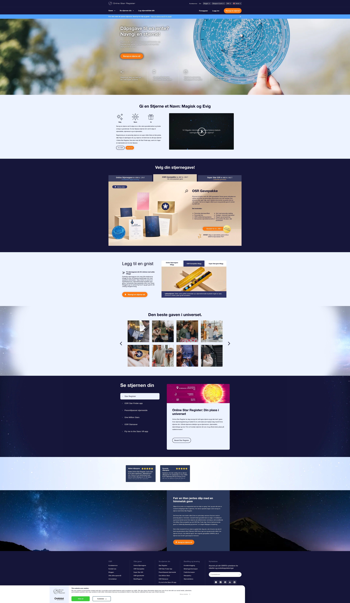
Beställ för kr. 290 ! (214, 229)
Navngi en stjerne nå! (131, 56)
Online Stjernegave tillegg (172, 264)
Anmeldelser (112, 579)
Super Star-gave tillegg (216, 264)
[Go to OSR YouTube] (230, 582)
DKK (228, 3)
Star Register (130, 396)
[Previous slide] (121, 343)
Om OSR (120, 147)
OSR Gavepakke (139, 569)
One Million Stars (132, 417)
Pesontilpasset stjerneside (136, 410)
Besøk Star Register (181, 440)
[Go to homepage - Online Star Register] (121, 3)
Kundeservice (193, 3)
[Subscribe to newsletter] (239, 574)
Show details (184, 594)
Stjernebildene (188, 579)
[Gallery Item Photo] (138, 331)
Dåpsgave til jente (217, 3)
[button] (163, 282)
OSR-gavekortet (139, 575)
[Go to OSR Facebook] (225, 582)
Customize (100, 599)
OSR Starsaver (131, 424)
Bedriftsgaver (138, 579)
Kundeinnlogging (189, 565)
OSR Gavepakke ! (175, 178)
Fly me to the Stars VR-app (136, 431)
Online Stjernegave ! (130, 178)
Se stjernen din (126, 10)
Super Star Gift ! (219, 178)
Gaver (110, 10)
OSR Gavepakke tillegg (194, 264)
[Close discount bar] (240, 17)
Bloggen (206, 3)
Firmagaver (203, 11)
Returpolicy (187, 575)
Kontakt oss (112, 569)
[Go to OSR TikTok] (220, 582)
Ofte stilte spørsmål (114, 575)
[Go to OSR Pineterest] (234, 582)
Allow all (80, 599)
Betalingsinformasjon (191, 569)
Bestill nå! (130, 147)
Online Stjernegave (140, 565)
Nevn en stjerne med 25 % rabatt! (161, 16)
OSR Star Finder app (134, 403)
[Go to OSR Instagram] (216, 582)
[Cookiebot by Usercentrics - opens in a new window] (59, 599)
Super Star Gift (138, 572)
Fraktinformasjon (189, 572)
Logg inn (215, 11)
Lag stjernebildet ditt (146, 10)
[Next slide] (229, 343)
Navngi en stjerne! (233, 11)
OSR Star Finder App (165, 569)
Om (200, 3)
